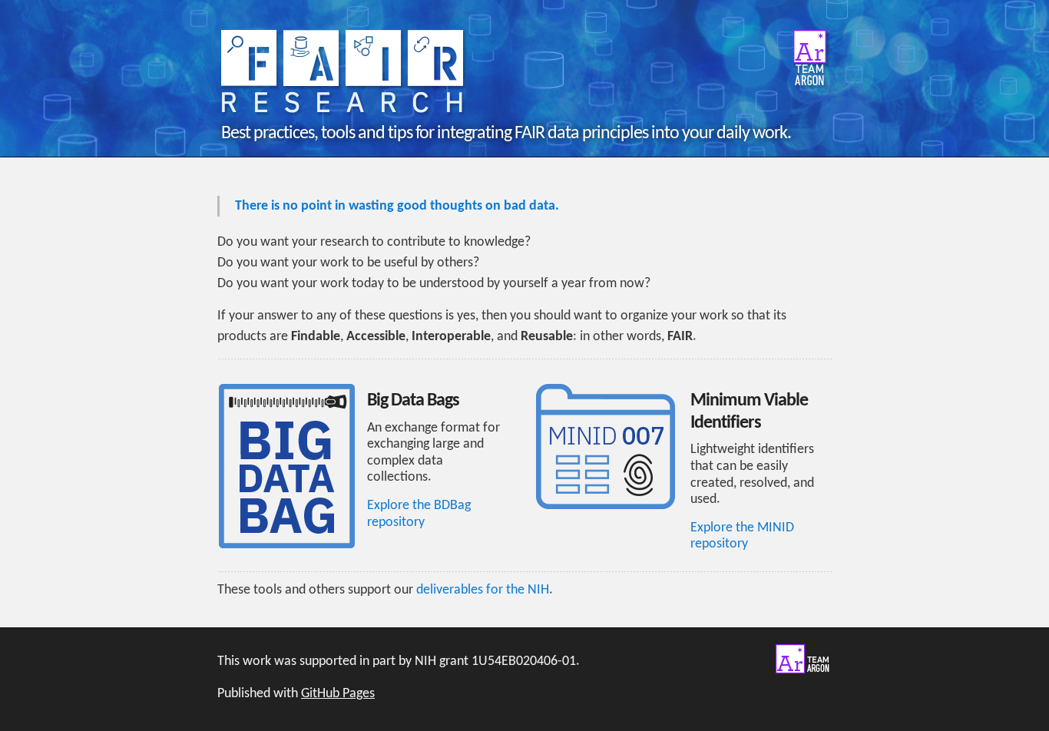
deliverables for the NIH (482, 590)
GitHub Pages (338, 693)
